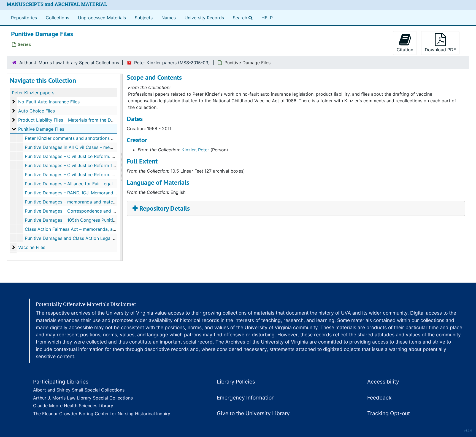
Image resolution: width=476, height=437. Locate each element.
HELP (267, 17)
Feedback (379, 397)
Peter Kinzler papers (33, 92)
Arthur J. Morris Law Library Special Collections (69, 62)
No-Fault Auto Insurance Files (49, 101)
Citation (405, 49)
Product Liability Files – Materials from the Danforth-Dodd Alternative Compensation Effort (113, 120)
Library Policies (236, 381)
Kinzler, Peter (195, 149)
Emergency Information (246, 397)
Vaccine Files (31, 247)
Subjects (144, 17)
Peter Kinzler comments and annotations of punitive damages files (94, 138)
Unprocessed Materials (102, 17)
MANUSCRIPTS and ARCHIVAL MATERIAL (57, 4)
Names (168, 17)
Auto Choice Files (36, 111)
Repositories (24, 17)
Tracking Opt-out (388, 413)
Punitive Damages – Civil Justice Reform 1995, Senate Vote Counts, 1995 (101, 165)
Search (244, 17)
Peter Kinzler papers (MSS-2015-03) (172, 62)
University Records (204, 17)
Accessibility (383, 381)
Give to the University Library (253, 413)
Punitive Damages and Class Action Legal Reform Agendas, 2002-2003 (99, 238)
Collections (57, 17)
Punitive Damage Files (41, 129)
